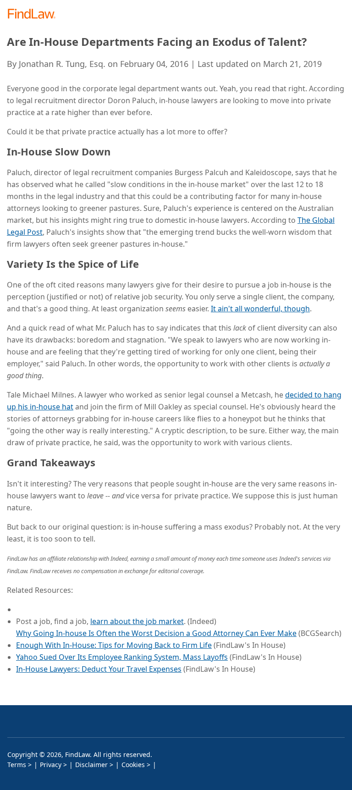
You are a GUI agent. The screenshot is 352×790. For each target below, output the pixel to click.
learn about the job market (137, 621)
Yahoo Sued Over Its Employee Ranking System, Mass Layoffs (122, 657)
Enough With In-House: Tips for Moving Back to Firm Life (114, 645)
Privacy (50, 764)
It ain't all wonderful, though (260, 309)
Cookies (133, 764)
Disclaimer (91, 764)
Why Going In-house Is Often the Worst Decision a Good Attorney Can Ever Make (156, 633)
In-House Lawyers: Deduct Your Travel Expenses (99, 669)
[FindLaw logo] (35, 14)
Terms (16, 764)
